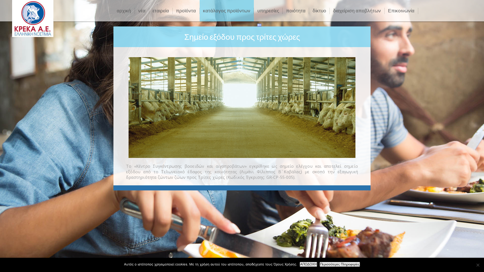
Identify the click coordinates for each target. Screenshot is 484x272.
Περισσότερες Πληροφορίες (339, 264)
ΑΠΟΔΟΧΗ (308, 264)
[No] (477, 264)
